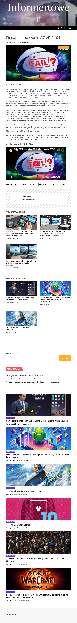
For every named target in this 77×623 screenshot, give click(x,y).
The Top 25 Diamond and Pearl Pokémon (25, 491)
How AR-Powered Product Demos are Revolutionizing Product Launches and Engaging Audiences (20, 233)
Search (8, 354)
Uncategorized (11, 417)
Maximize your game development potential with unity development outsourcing (32, 382)
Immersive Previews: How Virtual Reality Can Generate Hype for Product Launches (21, 263)
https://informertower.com (29, 199)
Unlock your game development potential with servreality (25, 376)
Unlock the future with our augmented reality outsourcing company (28, 379)
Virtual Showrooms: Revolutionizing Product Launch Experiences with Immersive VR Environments (53, 233)
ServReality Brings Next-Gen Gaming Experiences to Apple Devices (37, 421)
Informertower (38, 12)
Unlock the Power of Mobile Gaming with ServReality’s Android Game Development (55, 300)
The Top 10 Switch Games (18, 525)
